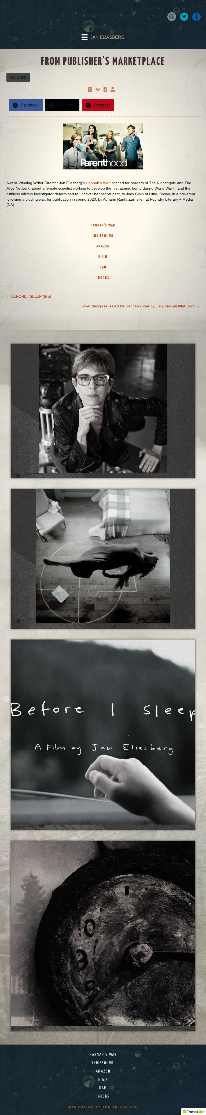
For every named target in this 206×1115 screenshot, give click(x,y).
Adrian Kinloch (120, 1107)
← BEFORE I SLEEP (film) (28, 296)
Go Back (18, 77)
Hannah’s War (97, 183)
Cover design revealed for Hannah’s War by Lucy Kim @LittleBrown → (140, 306)
